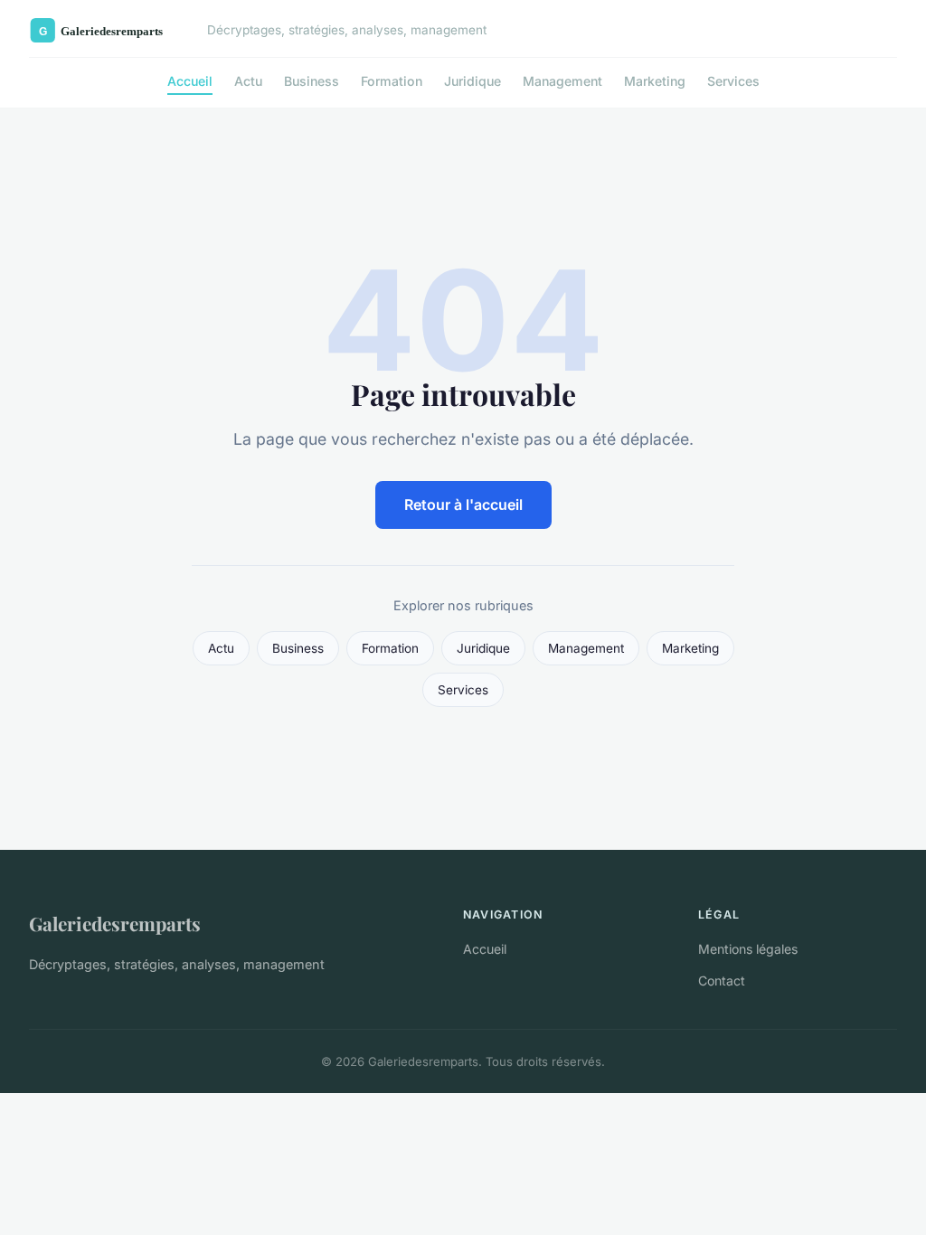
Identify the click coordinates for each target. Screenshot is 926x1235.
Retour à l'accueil (463, 504)
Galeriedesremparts (115, 923)
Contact (721, 980)
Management (562, 81)
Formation (391, 81)
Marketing (654, 81)
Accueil (190, 81)
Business (311, 81)
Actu (248, 81)
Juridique (472, 81)
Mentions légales (748, 949)
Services (733, 81)
